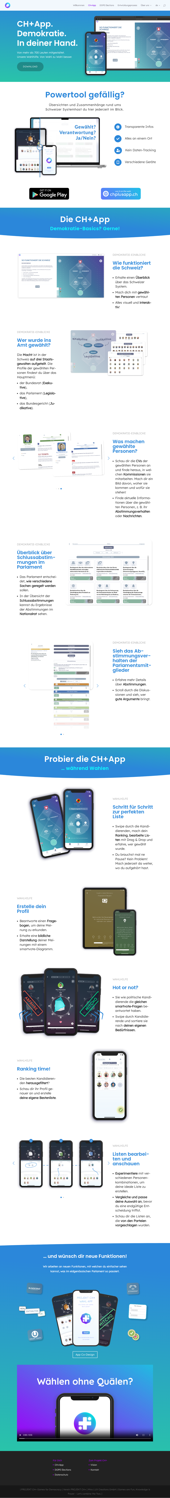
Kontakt (95, 1469)
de (157, 5)
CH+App (92, 5)
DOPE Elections (107, 5)
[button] (109, 458)
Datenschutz (61, 1474)
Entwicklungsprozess (127, 5)
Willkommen (78, 5)
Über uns (145, 5)
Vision (94, 1464)
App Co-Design (85, 1354)
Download (30, 66)
